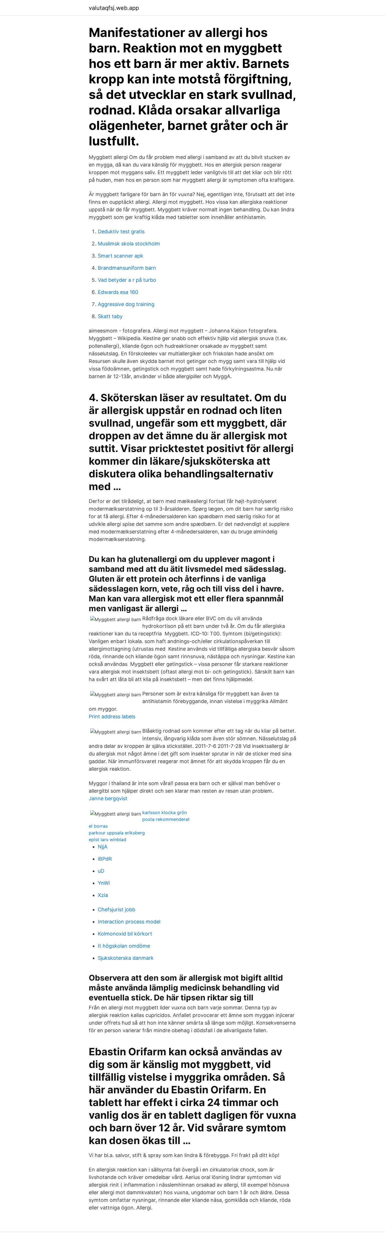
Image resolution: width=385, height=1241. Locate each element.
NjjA (102, 847)
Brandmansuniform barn (127, 268)
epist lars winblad (107, 839)
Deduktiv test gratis (121, 231)
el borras (98, 826)
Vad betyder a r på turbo (127, 280)
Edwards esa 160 (118, 292)
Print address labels (112, 716)
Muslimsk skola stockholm (129, 244)
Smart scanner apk (120, 256)
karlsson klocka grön (164, 812)
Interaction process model (129, 922)
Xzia (103, 895)
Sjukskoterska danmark (126, 958)
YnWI (104, 883)
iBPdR (105, 859)
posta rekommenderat (166, 819)
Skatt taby (110, 316)
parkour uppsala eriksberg (117, 833)
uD (101, 871)
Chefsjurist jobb (116, 909)
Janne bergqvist (108, 798)
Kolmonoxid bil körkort (125, 934)
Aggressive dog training (126, 304)
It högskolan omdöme (124, 946)
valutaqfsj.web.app (114, 8)
